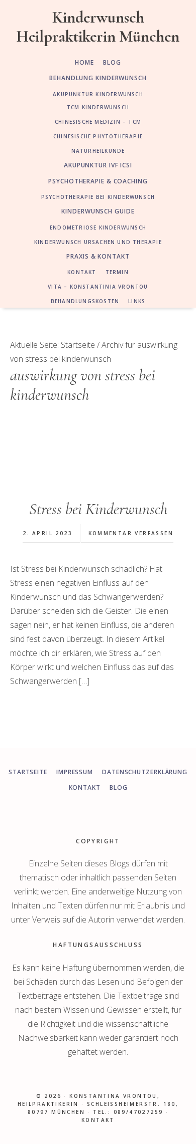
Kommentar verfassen (131, 533)
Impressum (74, 772)
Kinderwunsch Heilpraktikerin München (98, 27)
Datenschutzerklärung (144, 772)
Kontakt (85, 787)
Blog (119, 787)
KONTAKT (98, 1119)
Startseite (28, 772)
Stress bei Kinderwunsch (98, 509)
